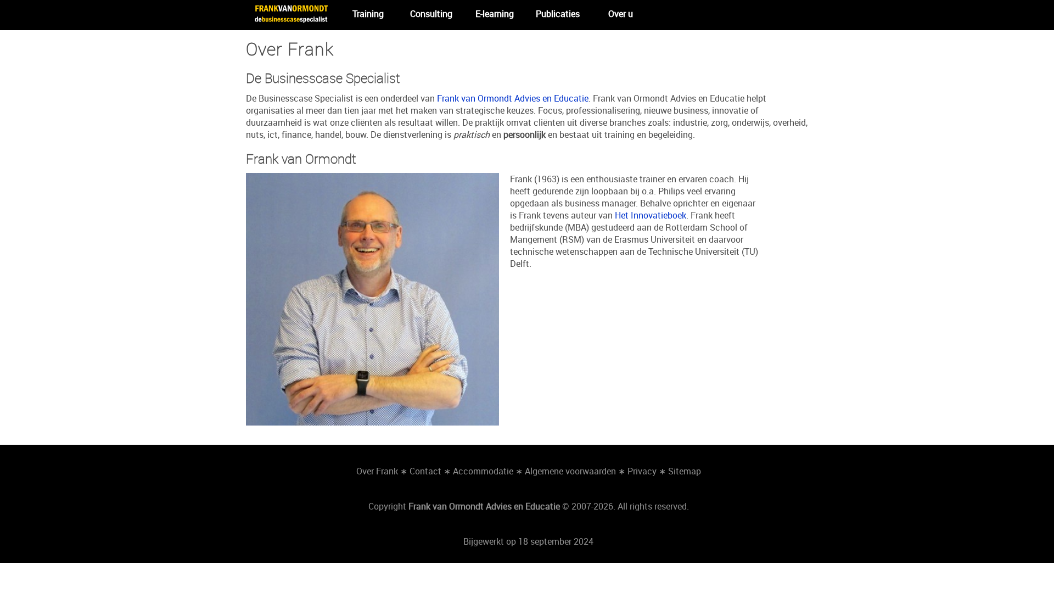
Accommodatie (483, 471)
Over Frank (377, 471)
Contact (425, 471)
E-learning (494, 14)
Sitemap (684, 471)
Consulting (431, 14)
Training (368, 14)
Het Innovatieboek (650, 215)
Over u (620, 14)
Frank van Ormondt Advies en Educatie (512, 98)
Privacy (642, 471)
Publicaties (558, 14)
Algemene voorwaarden (570, 471)
